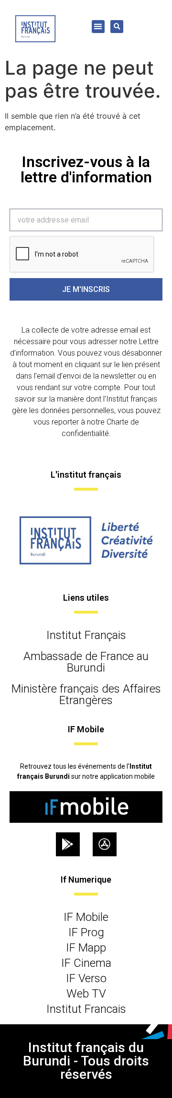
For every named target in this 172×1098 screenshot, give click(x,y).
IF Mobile (86, 917)
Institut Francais (86, 1009)
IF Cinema (86, 963)
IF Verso (86, 978)
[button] (98, 26)
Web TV (86, 993)
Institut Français (86, 635)
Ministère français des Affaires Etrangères (86, 694)
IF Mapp (86, 947)
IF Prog (86, 932)
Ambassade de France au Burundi (86, 662)
